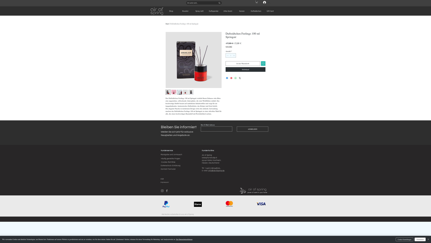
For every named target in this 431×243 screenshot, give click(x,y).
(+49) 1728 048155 (213, 168)
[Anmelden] (264, 2)
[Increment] (234, 55)
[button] (256, 2)
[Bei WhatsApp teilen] (235, 78)
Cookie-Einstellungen (404, 239)
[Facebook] (167, 190)
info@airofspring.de (216, 170)
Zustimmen (420, 239)
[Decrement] (227, 55)
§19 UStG (229, 47)
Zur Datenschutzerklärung (184, 239)
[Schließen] (428, 239)
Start (167, 23)
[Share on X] (240, 78)
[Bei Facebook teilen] (227, 78)
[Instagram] (162, 190)
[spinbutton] (231, 55)
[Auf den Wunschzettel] (263, 63)
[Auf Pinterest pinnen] (231, 78)
